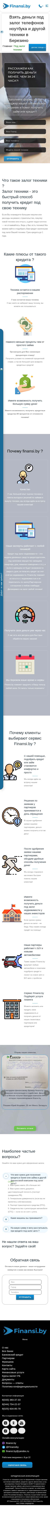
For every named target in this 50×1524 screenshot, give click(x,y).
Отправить (12, 151)
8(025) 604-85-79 (9, 1413)
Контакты (6, 1375)
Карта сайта (7, 1378)
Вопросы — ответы (11, 1389)
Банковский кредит (10, 1366)
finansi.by (10, 1445)
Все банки (6, 1363)
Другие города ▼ (41, 41)
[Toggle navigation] (47, 5)
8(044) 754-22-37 (9, 1409)
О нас (4, 1360)
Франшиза (6, 1372)
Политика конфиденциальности (16, 1392)
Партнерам (7, 1369)
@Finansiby (11, 1449)
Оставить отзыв (25, 1142)
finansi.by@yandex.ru (15, 1453)
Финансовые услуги (11, 1381)
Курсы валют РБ (9, 1384)
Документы (7, 1386)
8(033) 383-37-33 (9, 1405)
